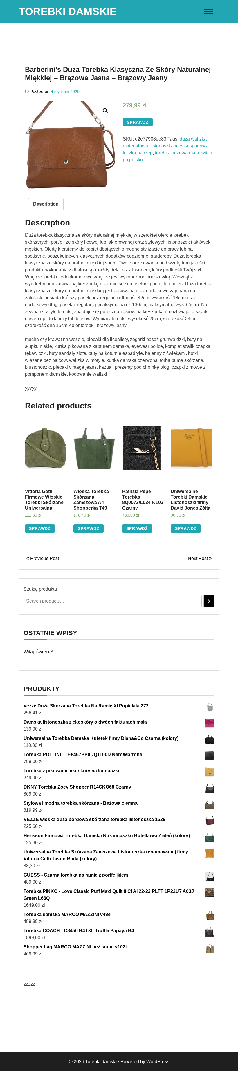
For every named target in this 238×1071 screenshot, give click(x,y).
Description (46, 204)
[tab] (46, 204)
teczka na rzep (138, 152)
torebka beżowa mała (177, 152)
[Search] (208, 601)
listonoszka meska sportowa (179, 145)
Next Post (198, 558)
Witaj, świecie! (38, 651)
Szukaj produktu (40, 589)
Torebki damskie (68, 11)
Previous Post (44, 558)
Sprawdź (138, 122)
